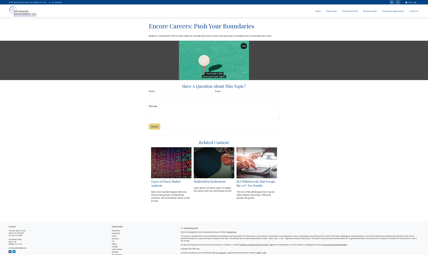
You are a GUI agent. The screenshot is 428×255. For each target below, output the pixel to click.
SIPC (264, 253)
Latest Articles (117, 249)
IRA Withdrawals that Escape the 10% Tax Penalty (256, 183)
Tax (113, 241)
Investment (116, 233)
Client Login (412, 2)
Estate (114, 236)
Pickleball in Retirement (209, 181)
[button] (318, 11)
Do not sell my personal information (334, 245)
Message (153, 106)
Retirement (116, 231)
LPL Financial (220, 253)
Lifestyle (115, 247)
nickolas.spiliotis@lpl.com (18, 248)
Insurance (115, 239)
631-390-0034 (57, 2)
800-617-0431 (21, 231)
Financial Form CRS (191, 228)
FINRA (258, 253)
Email (217, 91)
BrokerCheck (231, 232)
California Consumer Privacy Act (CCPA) (254, 245)
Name (151, 91)
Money (114, 244)
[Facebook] (397, 2)
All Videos (115, 252)
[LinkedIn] (391, 2)
